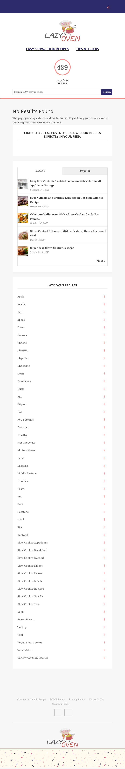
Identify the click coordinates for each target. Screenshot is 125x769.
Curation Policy (60, 703)
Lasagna (22, 465)
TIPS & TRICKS (87, 49)
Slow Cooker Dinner (30, 565)
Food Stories (25, 419)
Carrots (22, 335)
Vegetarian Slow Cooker (32, 657)
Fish (19, 412)
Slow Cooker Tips (28, 604)
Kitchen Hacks (26, 450)
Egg (19, 396)
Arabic (21, 304)
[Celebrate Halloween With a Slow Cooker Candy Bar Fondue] (23, 222)
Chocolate (23, 365)
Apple (20, 296)
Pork (20, 504)
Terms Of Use (96, 699)
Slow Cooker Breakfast (31, 550)
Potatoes (23, 511)
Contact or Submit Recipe (31, 699)
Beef (20, 312)
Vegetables (24, 650)
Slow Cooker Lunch (29, 581)
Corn (20, 373)
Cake (20, 327)
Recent (40, 170)
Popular (85, 170)
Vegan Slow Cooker (29, 642)
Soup (20, 611)
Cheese (22, 342)
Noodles (22, 481)
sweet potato (25, 619)
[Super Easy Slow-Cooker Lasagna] (23, 256)
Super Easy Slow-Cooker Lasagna (52, 247)
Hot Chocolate (26, 442)
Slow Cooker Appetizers (32, 542)
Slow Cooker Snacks (30, 596)
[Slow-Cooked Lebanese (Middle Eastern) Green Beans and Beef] (23, 239)
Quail (20, 519)
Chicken (22, 350)
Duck (20, 388)
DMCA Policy (57, 699)
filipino (21, 404)
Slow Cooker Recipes (30, 588)
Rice (20, 527)
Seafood (22, 534)
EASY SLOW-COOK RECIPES (47, 49)
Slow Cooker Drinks (29, 573)
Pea (19, 496)
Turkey (22, 627)
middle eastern (27, 473)
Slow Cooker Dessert (30, 557)
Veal (20, 634)
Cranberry (24, 381)
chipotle (22, 358)
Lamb (21, 458)
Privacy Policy (77, 699)
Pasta (20, 488)
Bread (21, 319)
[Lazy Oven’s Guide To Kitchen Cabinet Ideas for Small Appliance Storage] (23, 189)
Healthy (22, 435)
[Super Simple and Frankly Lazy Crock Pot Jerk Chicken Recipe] (23, 205)
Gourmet (23, 427)
